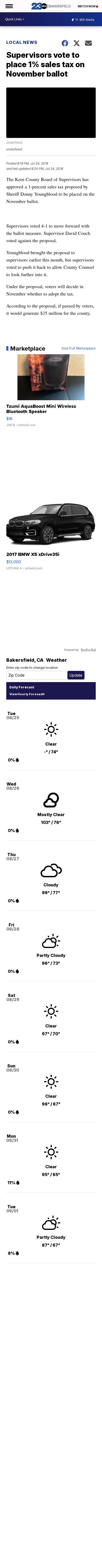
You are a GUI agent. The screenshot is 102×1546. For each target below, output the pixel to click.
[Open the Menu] (9, 6)
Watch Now (87, 6)
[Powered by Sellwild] (88, 650)
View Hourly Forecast (26, 694)
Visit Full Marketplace (78, 348)
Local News (21, 42)
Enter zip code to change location (32, 668)
